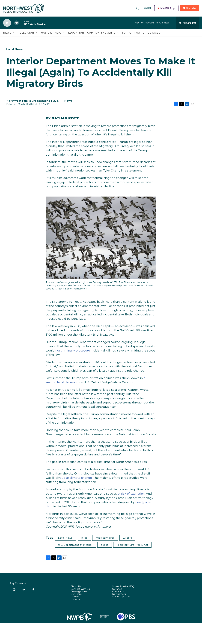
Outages (154, 32)
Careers (75, 596)
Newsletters (119, 594)
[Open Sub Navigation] (13, 32)
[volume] (16, 22)
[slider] (21, 22)
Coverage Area (79, 591)
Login (147, 8)
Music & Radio (51, 32)
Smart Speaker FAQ (123, 586)
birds (84, 537)
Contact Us (118, 591)
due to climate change (76, 478)
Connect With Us (80, 589)
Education (76, 32)
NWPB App (167, 8)
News (7, 32)
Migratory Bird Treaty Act (132, 544)
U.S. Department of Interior (75, 544)
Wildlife (127, 537)
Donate (191, 8)
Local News (14, 49)
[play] (7, 23)
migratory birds (105, 537)
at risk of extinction (131, 493)
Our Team (76, 594)
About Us (76, 586)
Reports (75, 599)
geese (104, 544)
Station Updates (121, 596)
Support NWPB (133, 32)
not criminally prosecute (72, 350)
